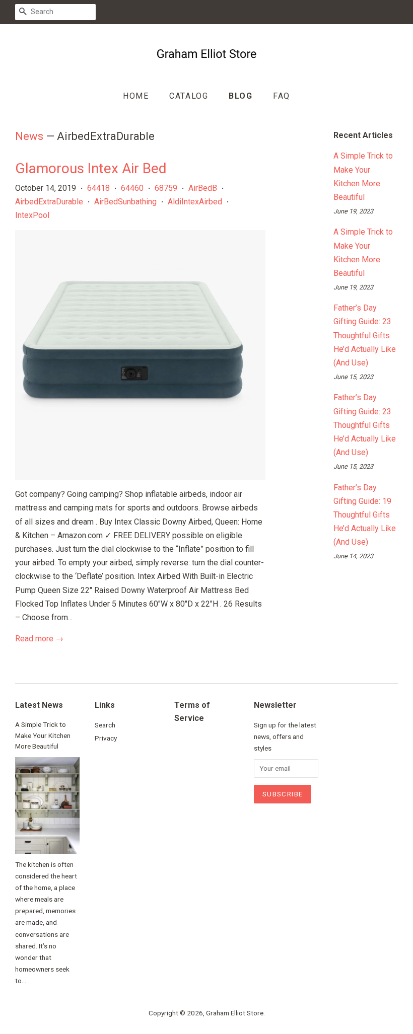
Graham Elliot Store (234, 1013)
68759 (166, 188)
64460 (132, 188)
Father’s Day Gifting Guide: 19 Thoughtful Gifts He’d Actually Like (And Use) (364, 515)
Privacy (106, 738)
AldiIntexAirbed (195, 201)
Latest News (39, 705)
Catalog (188, 96)
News (29, 136)
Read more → (39, 638)
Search (105, 725)
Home (136, 96)
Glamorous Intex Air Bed (91, 168)
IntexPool (32, 215)
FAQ (281, 96)
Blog (240, 96)
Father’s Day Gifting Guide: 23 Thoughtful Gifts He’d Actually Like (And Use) (364, 335)
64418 (98, 188)
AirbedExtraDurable (49, 201)
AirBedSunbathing (125, 201)
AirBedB (202, 188)
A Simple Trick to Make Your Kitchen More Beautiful (43, 735)
